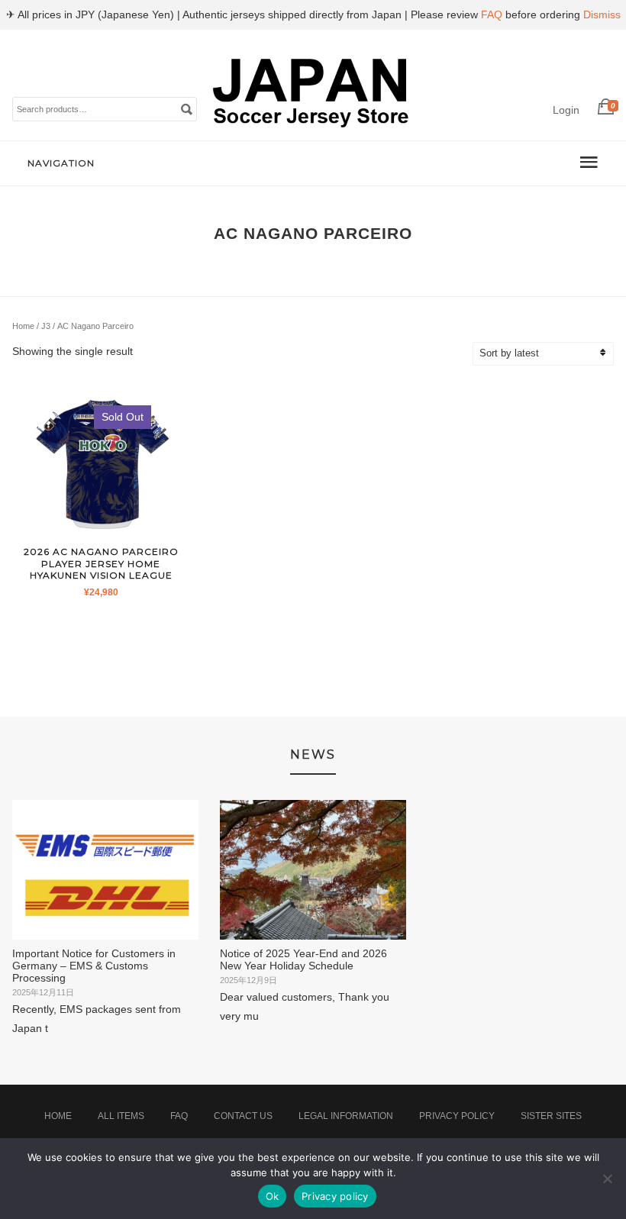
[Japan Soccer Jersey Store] (311, 124)
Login (566, 110)
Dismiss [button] (602, 14)
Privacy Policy (457, 1116)
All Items (121, 1116)
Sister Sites (551, 1116)
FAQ (179, 1116)
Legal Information (345, 1116)
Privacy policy (335, 1196)
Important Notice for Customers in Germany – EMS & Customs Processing (94, 965)
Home (23, 326)
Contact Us (243, 1116)
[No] (607, 1178)
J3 (45, 326)
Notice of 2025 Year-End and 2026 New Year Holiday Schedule (303, 959)
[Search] (186, 108)
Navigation (61, 163)
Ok (272, 1196)
